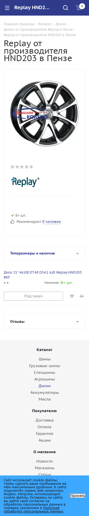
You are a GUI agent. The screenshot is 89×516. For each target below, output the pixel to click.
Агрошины (44, 378)
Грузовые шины (44, 365)
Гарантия (44, 433)
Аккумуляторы (44, 392)
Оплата (44, 426)
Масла (45, 399)
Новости (44, 461)
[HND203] (44, 113)
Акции (45, 440)
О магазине (44, 451)
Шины (44, 358)
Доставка (45, 420)
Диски (45, 385)
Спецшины (44, 372)
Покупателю (44, 410)
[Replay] (40, 181)
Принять (77, 495)
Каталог (44, 349)
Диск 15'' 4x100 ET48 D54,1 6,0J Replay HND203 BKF (43, 275)
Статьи (44, 474)
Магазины (44, 467)
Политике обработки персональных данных (33, 510)
